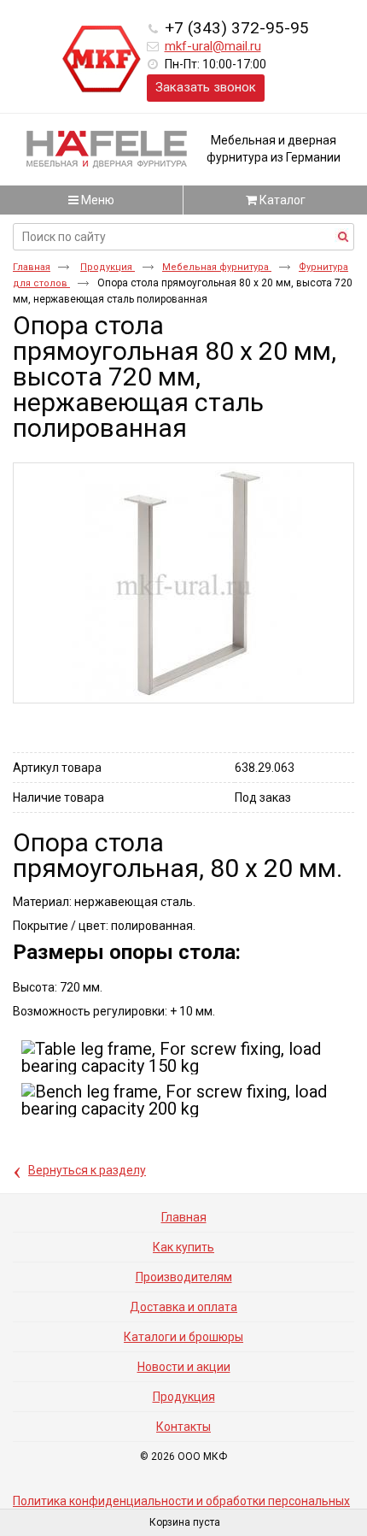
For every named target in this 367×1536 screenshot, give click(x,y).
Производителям (184, 1277)
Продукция (107, 267)
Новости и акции (183, 1367)
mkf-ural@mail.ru (213, 46)
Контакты (183, 1426)
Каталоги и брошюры (183, 1337)
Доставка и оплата (183, 1307)
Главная (31, 267)
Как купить (183, 1247)
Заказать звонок (205, 87)
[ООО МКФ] (101, 60)
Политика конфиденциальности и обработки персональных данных (181, 1507)
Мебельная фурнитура (216, 267)
